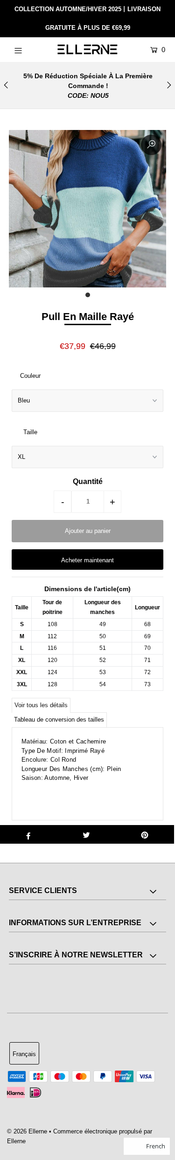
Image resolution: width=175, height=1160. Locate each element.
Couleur (30, 375)
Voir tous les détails (41, 705)
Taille (30, 432)
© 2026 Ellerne (27, 1131)
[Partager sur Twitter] (86, 834)
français (24, 1054)
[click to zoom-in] (151, 145)
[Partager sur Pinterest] (145, 834)
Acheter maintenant (87, 560)
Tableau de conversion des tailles (59, 719)
